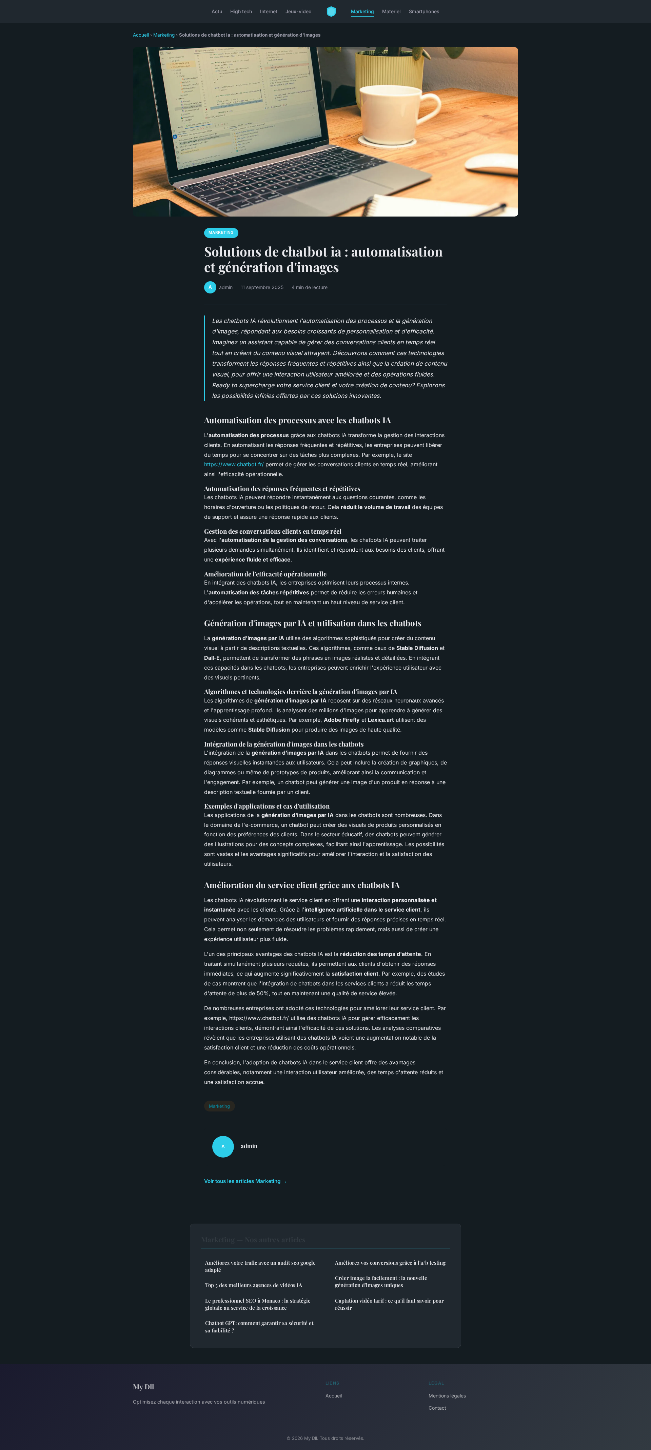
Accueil (141, 35)
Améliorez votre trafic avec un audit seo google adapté (260, 1266)
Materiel (391, 11)
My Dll (143, 1386)
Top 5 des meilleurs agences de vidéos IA (253, 1285)
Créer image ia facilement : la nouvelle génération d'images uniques (381, 1281)
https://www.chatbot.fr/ (234, 464)
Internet (268, 11)
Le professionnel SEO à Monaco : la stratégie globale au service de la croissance (258, 1304)
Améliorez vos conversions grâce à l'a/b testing (390, 1262)
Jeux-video (298, 11)
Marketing (362, 11)
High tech (241, 11)
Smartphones (424, 11)
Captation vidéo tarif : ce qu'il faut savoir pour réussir (389, 1304)
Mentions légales (447, 1395)
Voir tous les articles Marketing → (245, 1181)
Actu (217, 11)
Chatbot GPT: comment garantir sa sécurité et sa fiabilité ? (259, 1326)
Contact (437, 1408)
